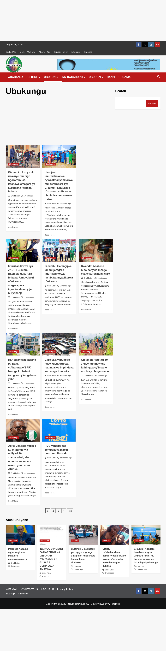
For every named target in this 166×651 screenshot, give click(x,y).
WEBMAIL (11, 51)
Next (70, 510)
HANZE (111, 77)
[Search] (158, 76)
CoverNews (97, 603)
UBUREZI (95, 77)
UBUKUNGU (51, 77)
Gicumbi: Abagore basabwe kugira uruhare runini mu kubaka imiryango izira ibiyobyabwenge (146, 555)
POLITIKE (32, 77)
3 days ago (15, 566)
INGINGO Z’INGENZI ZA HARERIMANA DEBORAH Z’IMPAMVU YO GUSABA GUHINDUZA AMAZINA (51, 559)
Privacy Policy (61, 51)
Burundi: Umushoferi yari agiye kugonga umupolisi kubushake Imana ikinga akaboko (83, 555)
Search (120, 91)
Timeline (87, 51)
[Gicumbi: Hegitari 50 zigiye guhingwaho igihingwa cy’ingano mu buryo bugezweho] (96, 344)
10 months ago (29, 473)
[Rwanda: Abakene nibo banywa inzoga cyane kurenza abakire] (96, 250)
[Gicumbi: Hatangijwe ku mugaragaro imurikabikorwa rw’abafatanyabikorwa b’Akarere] (59, 250)
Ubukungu (13, 164)
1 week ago (78, 569)
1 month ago (28, 196)
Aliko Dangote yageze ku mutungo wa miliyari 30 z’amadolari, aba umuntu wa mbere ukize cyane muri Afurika (22, 457)
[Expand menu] (40, 77)
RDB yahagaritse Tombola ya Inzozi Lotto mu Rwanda (56, 449)
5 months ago (65, 376)
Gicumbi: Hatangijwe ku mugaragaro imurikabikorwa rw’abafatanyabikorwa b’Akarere (59, 274)
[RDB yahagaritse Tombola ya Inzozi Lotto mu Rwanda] (59, 430)
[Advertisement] (83, 20)
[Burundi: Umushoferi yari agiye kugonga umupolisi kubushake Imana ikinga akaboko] (83, 535)
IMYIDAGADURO (72, 77)
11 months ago (66, 458)
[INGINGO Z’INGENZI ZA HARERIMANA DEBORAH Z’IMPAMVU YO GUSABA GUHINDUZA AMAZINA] (51, 535)
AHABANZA (15, 77)
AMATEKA (45, 541)
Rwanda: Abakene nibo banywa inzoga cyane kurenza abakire (95, 270)
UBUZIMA (125, 77)
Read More (13, 227)
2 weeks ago (141, 569)
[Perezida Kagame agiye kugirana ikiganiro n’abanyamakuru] (20, 535)
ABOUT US (44, 51)
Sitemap (75, 51)
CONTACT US (27, 51)
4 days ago (46, 576)
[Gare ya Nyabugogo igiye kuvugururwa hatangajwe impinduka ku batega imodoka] (59, 344)
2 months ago (65, 204)
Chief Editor (15, 196)
